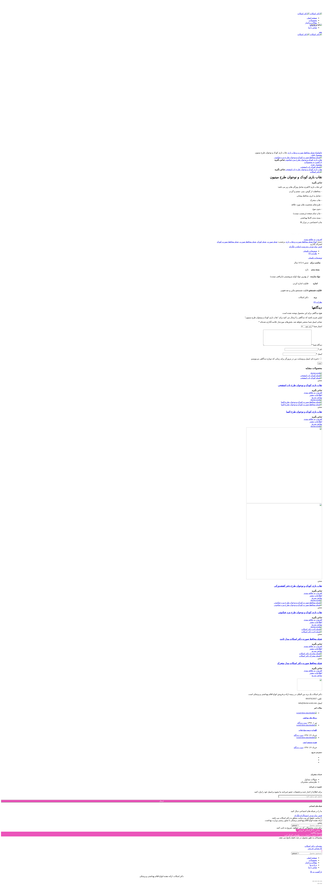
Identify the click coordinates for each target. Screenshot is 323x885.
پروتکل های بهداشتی (310, 718)
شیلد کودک (261, 242)
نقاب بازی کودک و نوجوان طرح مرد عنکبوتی (303, 160)
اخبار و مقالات (311, 757)
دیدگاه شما (317, 345)
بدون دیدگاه (302, 723)
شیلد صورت (272, 242)
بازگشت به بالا (316, 872)
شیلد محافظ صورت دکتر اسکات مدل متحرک (299, 663)
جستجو (294, 825)
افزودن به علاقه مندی (313, 239)
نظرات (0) (312, 253)
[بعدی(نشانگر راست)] (318, 883)
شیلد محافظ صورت (248, 242)
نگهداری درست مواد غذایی (308, 730)
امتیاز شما (317, 326)
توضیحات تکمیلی (310, 251)
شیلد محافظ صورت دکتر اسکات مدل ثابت (301, 639)
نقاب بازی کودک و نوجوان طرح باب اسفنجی (303, 169)
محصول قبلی (316, 155)
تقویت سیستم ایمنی (310, 742)
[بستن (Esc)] (321, 881)
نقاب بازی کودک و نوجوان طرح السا (304, 411)
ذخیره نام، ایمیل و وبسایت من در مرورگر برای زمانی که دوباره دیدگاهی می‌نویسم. (285, 359)
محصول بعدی (316, 165)
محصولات (313, 760)
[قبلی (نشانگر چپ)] (321, 883)
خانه (320, 153)
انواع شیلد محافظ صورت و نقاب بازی (303, 153)
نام (320, 349)
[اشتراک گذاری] (318, 881)
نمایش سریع (317, 397)
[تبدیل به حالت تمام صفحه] (316, 881)
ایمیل (319, 354)
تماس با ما (312, 762)
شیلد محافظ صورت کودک (228, 242)
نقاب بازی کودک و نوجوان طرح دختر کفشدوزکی (298, 586)
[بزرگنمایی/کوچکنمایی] (313, 881)
